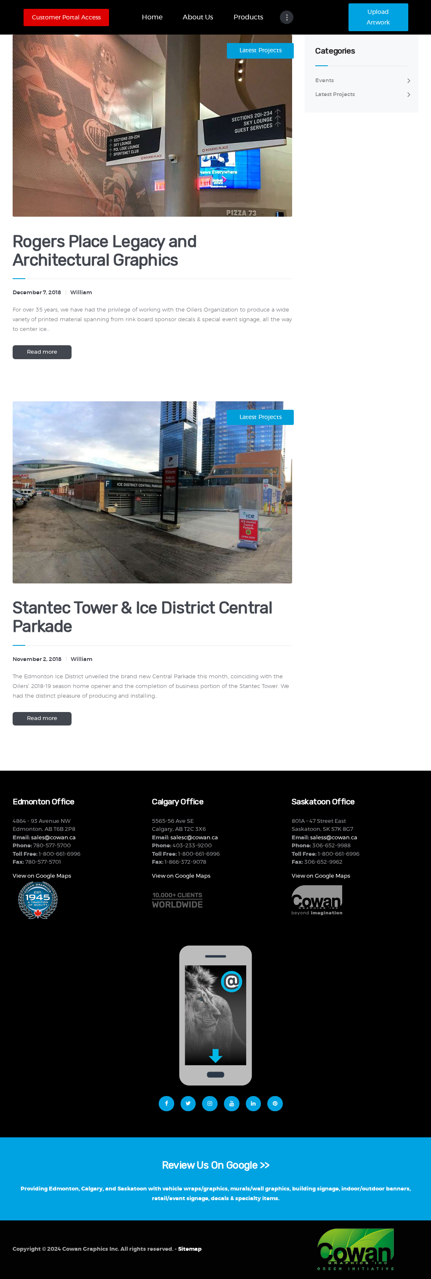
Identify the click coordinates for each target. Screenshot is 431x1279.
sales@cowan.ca (53, 838)
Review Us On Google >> (215, 1165)
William (81, 293)
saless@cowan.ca (333, 838)
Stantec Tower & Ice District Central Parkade (142, 617)
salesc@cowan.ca (194, 838)
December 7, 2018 (37, 293)
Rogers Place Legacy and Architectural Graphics (105, 250)
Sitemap (190, 1249)
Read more (42, 352)
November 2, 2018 (37, 659)
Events (324, 80)
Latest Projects (260, 51)
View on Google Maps (42, 876)
